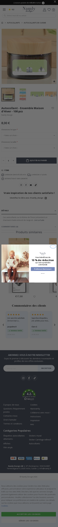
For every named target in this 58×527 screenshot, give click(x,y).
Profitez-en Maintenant (43, 269)
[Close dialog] (53, 246)
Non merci (43, 273)
